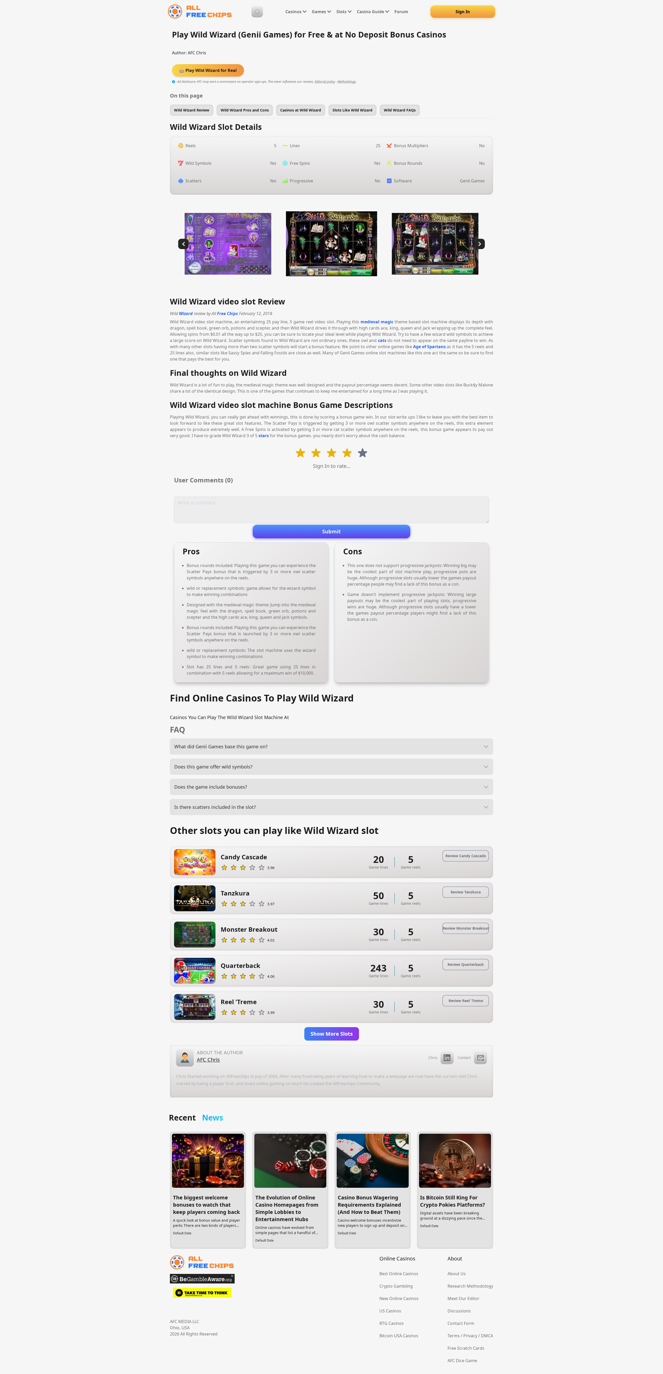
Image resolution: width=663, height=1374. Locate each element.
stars (263, 435)
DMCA (487, 1336)
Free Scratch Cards (466, 1348)
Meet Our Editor (463, 1298)
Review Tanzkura (466, 892)
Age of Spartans (429, 346)
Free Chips (227, 313)
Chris (432, 1057)
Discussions (459, 1311)
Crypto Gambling (396, 1286)
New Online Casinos (399, 1298)
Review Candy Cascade (465, 855)
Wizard (186, 313)
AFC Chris (197, 53)
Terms (454, 1336)
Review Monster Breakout (466, 928)
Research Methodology (470, 1286)
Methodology (346, 81)
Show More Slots (332, 1033)
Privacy (470, 1336)
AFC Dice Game (462, 1360)
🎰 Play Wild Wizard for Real (208, 70)
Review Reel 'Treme (466, 1000)
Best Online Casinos (398, 1273)
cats (382, 340)
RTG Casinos (391, 1323)
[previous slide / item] (183, 244)
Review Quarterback (466, 964)
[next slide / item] (479, 244)
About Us (457, 1273)
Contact (464, 1057)
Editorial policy (325, 81)
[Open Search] (257, 11)
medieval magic (377, 322)
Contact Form (461, 1323)
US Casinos (390, 1311)
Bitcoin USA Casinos (398, 1336)
